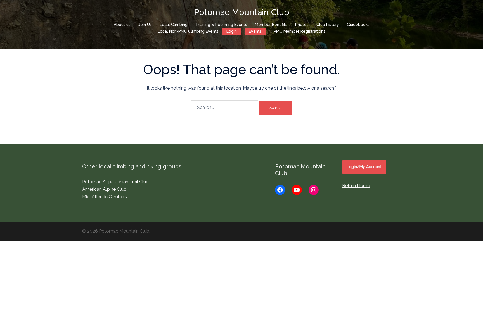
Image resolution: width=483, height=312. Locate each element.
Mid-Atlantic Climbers (104, 196)
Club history (327, 24)
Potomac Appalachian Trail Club (115, 181)
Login (231, 31)
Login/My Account (364, 167)
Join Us (145, 24)
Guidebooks (358, 24)
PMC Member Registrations (299, 31)
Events (255, 31)
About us (122, 24)
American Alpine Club (104, 189)
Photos (302, 24)
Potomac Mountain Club (241, 12)
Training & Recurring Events (221, 24)
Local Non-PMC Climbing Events (188, 31)
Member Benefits (271, 24)
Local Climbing (174, 24)
